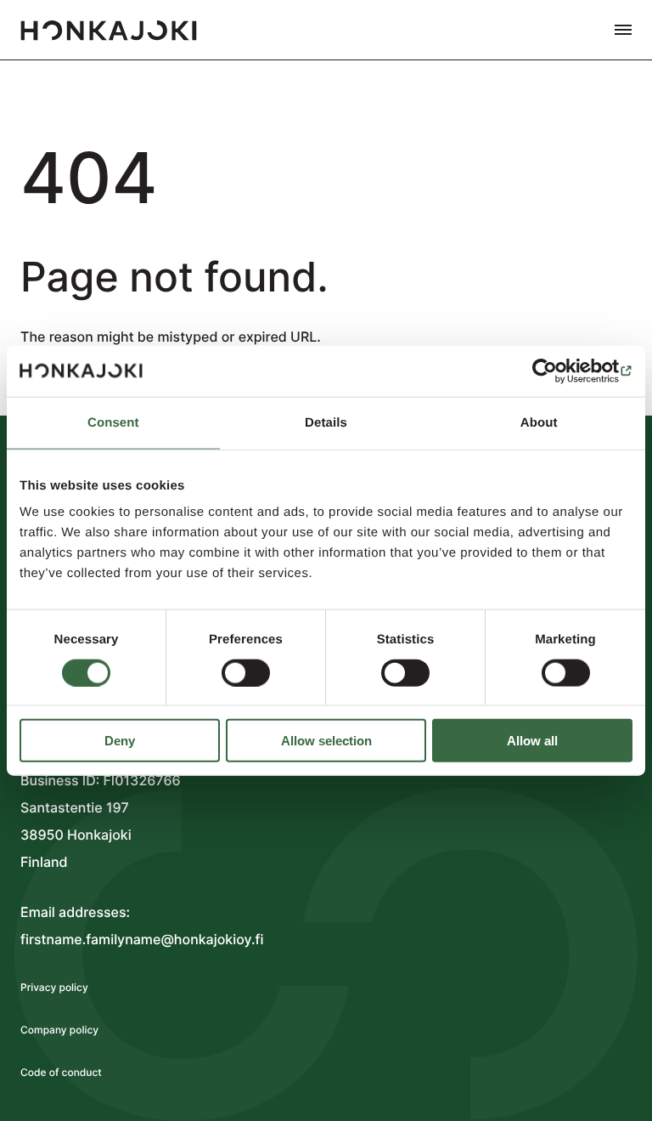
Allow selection (326, 740)
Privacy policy (54, 987)
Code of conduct (61, 1072)
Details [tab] (326, 422)
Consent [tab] (113, 422)
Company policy (59, 1029)
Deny (119, 740)
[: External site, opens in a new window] (558, 370)
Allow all (532, 740)
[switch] (246, 672)
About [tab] (539, 422)
